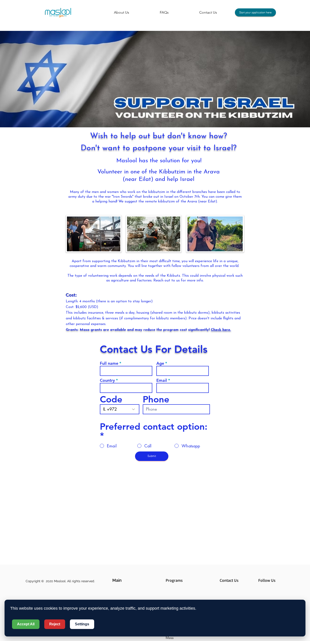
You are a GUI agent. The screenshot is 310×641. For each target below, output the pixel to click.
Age (160, 363)
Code (111, 399)
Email (161, 380)
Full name (109, 363)
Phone (156, 399)
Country (107, 380)
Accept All (25, 624)
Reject (54, 624)
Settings (82, 624)
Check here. (221, 330)
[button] (128, 580)
